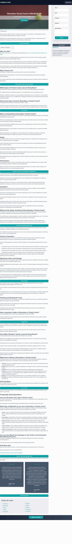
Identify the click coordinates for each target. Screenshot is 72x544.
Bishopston (20, 452)
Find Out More (24, 281)
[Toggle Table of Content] (12, 48)
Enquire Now (24, 321)
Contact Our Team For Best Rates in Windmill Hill (24, 171)
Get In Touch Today (24, 43)
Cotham (15, 452)
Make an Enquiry (36, 517)
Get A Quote (24, 110)
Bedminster (7, 452)
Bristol (11, 452)
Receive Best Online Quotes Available (24, 84)
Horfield (27, 505)
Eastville (27, 503)
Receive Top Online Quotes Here (24, 225)
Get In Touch (24, 388)
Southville (2, 452)
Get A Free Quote (24, 495)
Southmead (28, 509)
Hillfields (27, 507)
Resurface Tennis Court (11, 29)
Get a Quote (24, 20)
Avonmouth (28, 511)
